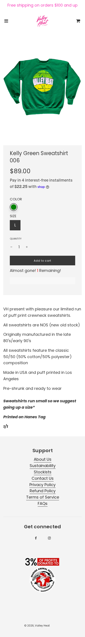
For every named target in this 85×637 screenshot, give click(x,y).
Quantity (16, 238)
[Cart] (78, 21)
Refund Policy (43, 491)
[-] (11, 247)
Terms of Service (42, 497)
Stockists (42, 472)
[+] (26, 247)
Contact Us (43, 478)
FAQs (43, 503)
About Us (42, 459)
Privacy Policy (42, 484)
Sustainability (43, 465)
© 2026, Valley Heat (37, 625)
